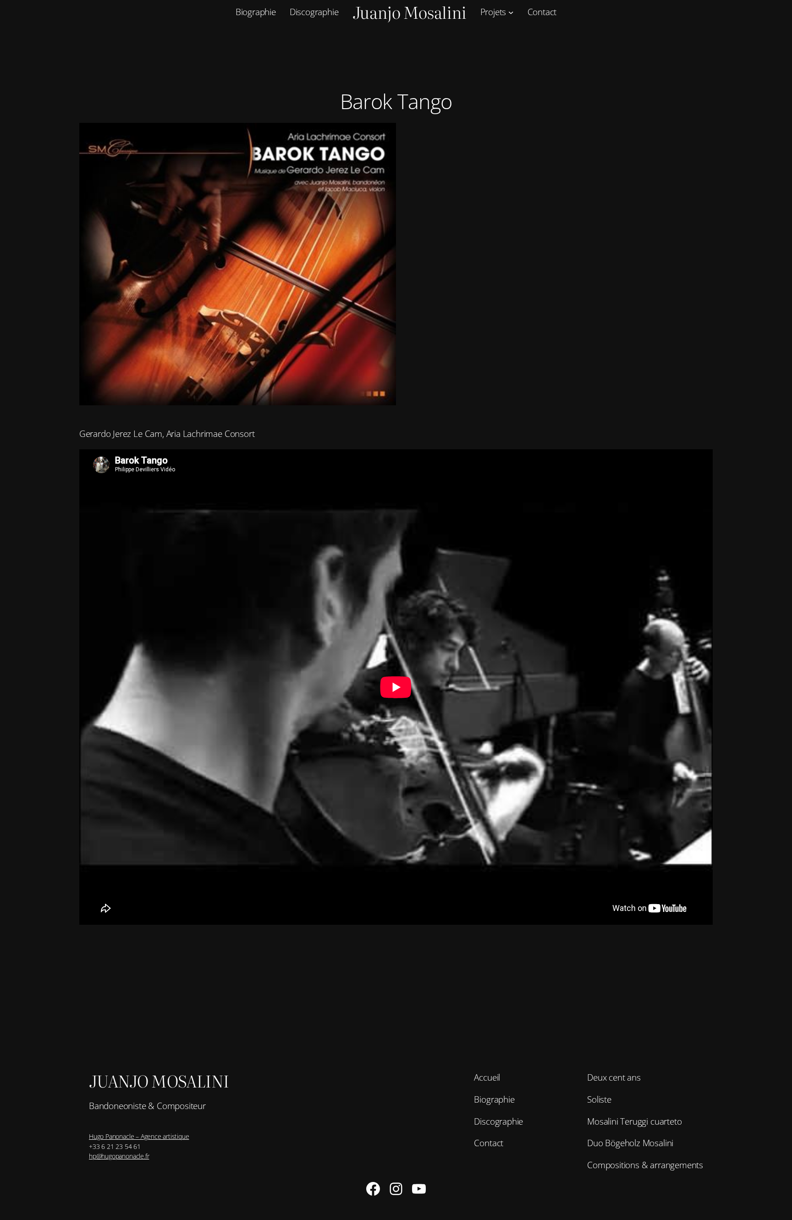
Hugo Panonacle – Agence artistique (139, 1136)
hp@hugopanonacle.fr (119, 1156)
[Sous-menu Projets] (511, 12)
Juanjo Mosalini (159, 1081)
